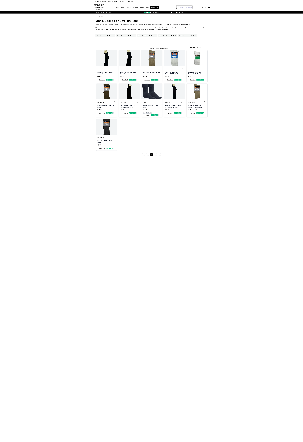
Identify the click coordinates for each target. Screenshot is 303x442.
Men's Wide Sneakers (107, 1)
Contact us (98, 1)
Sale (147, 7)
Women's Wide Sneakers (120, 1)
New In (123, 7)
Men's (129, 7)
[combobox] (184, 7)
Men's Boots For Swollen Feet (167, 36)
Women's (135, 7)
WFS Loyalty (131, 1)
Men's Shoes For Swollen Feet (187, 36)
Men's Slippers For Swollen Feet (126, 36)
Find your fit (154, 7)
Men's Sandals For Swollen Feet (147, 36)
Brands (142, 7)
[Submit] (178, 7)
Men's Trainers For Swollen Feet (105, 36)
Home (117, 7)
